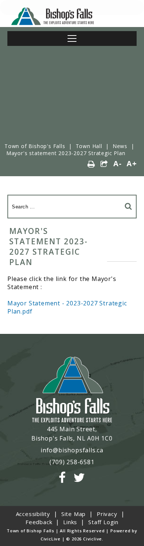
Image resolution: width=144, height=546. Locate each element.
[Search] (128, 206)
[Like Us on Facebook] (62, 478)
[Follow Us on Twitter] (79, 478)
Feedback (38, 522)
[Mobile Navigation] (72, 38)
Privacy (107, 513)
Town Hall (89, 146)
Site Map (73, 513)
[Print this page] (91, 164)
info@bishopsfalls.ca (72, 450)
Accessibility (33, 513)
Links (70, 522)
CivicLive (51, 539)
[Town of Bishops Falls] (72, 390)
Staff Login (103, 522)
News (120, 146)
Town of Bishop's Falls (34, 146)
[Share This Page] (104, 164)
